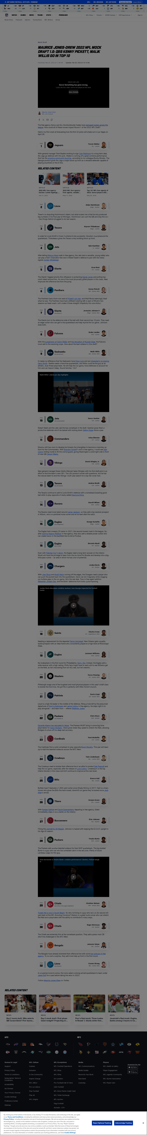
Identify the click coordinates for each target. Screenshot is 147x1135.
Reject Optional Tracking (102, 1123)
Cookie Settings (70, 1133)
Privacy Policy (9, 1119)
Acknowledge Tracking (123, 1123)
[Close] (143, 1123)
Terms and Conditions (15, 1117)
